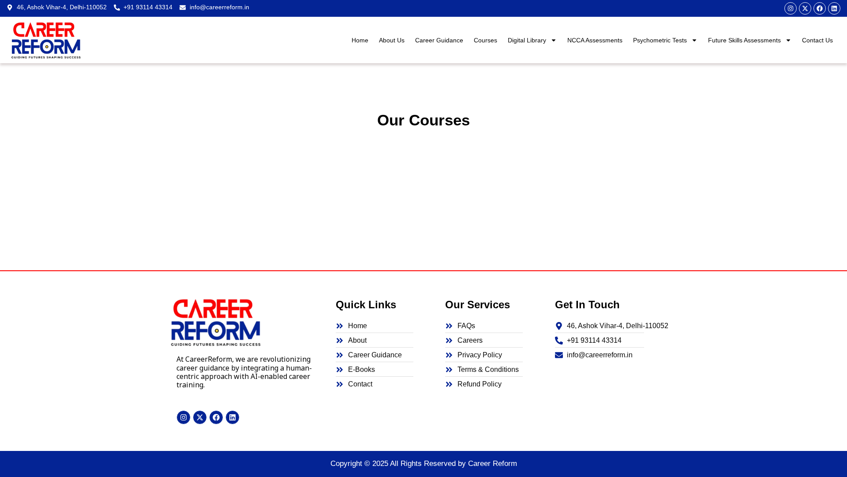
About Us (392, 40)
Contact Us (817, 40)
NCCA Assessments (594, 40)
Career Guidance (439, 40)
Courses (485, 40)
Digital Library (527, 40)
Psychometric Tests (660, 40)
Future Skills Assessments (744, 40)
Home (360, 40)
